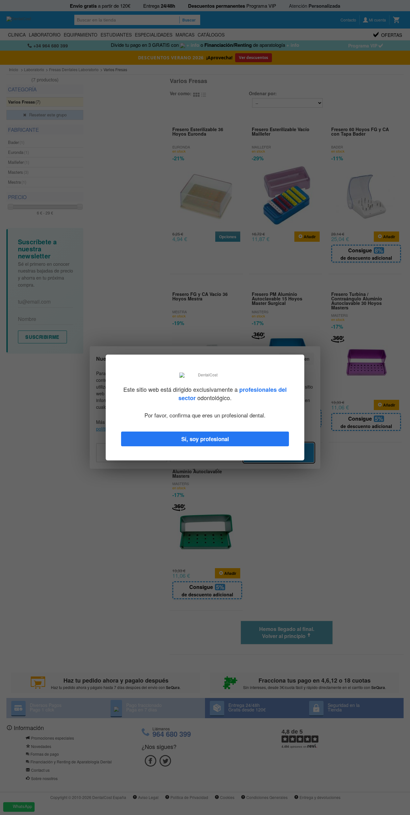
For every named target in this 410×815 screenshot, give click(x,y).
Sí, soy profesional (205, 439)
